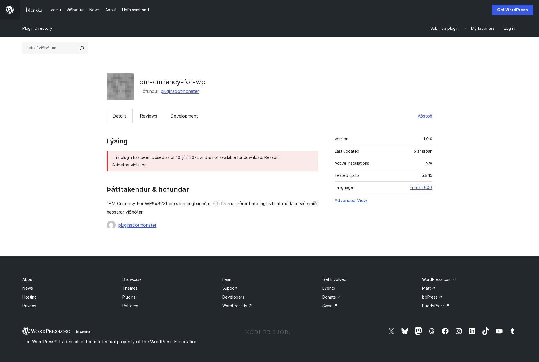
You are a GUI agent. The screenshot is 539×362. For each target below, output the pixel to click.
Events (328, 288)
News (27, 288)
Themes (130, 288)
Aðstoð (425, 116)
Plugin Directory (37, 28)
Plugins (129, 297)
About (28, 279)
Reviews (148, 116)
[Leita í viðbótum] (82, 48)
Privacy (29, 305)
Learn (227, 279)
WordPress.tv (237, 305)
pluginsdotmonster (180, 91)
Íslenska (83, 332)
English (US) (421, 187)
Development (184, 116)
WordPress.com (439, 279)
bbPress (432, 297)
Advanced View (351, 200)
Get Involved (334, 279)
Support (229, 288)
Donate (331, 297)
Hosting (29, 297)
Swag (329, 305)
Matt (428, 288)
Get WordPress (512, 9)
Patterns (130, 305)
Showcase (132, 279)
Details (120, 116)
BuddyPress (435, 305)
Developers (233, 297)
